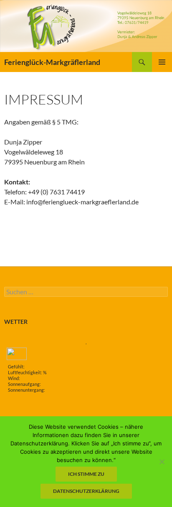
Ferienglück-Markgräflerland (52, 62)
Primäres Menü (162, 62)
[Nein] (161, 461)
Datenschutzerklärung (86, 491)
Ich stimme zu (86, 474)
